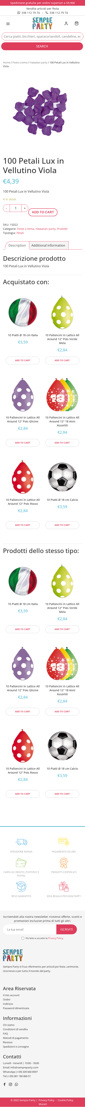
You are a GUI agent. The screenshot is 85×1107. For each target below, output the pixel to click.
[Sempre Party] (42, 23)
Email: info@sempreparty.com (20, 1067)
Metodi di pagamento (15, 1038)
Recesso (7, 1042)
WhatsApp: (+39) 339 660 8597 (20, 1072)
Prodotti (62, 229)
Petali (20, 233)
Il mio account (11, 995)
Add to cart (43, 212)
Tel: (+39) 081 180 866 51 (17, 1076)
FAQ (5, 1033)
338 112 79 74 (31, 13)
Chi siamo (8, 1025)
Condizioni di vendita (15, 1029)
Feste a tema (19, 62)
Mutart (43, 1104)
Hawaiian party (38, 62)
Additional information (48, 245)
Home (6, 62)
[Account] (66, 23)
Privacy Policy (55, 938)
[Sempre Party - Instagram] (11, 1085)
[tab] (17, 245)
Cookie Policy (65, 1100)
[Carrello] (76, 24)
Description (17, 245)
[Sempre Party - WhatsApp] (17, 1085)
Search (42, 46)
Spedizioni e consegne (16, 1046)
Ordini (6, 999)
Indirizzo (8, 1004)
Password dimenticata (16, 1008)
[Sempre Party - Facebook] (5, 1085)
